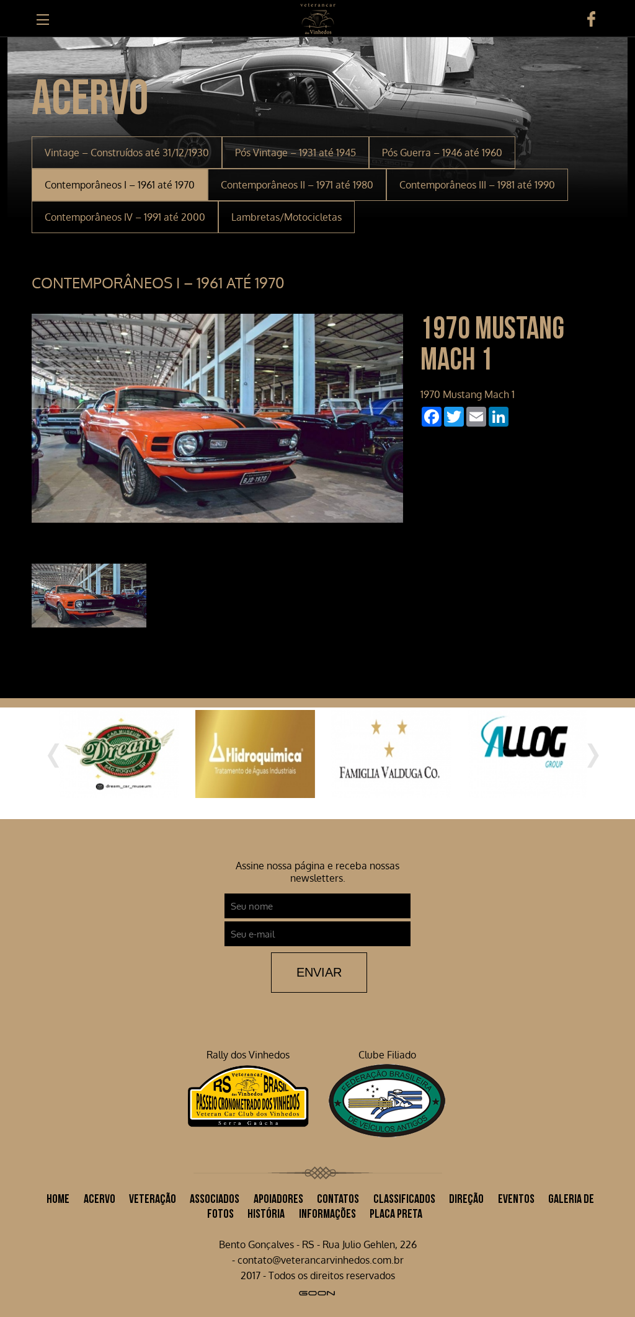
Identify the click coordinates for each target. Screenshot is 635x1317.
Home (58, 1196)
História (266, 1211)
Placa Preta (396, 1211)
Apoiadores (278, 1196)
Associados (214, 1196)
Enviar (319, 969)
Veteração (152, 1196)
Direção (466, 1196)
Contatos (338, 1196)
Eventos (516, 1196)
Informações (327, 1211)
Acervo (99, 1196)
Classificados (404, 1196)
